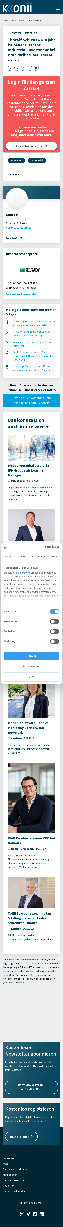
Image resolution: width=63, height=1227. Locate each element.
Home (5, 20)
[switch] (54, 621)
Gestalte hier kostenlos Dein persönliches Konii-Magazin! (31, 400)
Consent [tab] (8, 556)
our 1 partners (21, 572)
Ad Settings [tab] (38, 556)
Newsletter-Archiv (13, 1180)
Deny (31, 676)
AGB (5, 1164)
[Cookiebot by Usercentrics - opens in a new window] (45, 547)
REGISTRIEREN (19, 1136)
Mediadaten (10, 1175)
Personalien (35, 20)
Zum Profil (12, 238)
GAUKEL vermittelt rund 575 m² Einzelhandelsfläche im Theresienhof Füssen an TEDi (33, 356)
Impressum (14, 173)
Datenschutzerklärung (16, 1169)
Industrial (37, 160)
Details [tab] (23, 556)
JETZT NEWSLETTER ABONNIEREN (30, 1087)
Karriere (23, 20)
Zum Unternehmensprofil (21, 294)
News (13, 20)
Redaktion (9, 1185)
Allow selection (31, 666)
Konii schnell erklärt (14, 1191)
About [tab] (54, 556)
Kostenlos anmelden (29, 146)
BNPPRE (16, 160)
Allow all (31, 655)
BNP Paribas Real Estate (20, 227)
